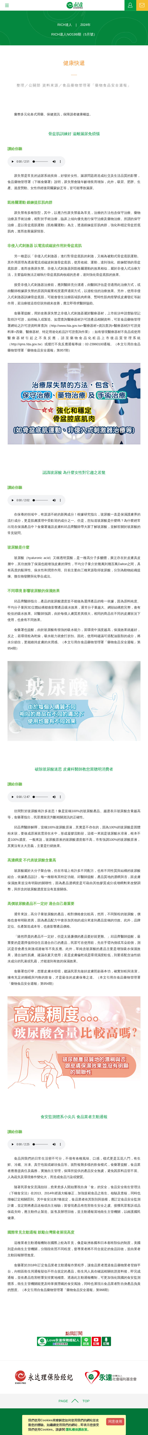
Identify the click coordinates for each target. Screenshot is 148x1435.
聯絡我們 (142, 5)
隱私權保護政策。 (78, 1429)
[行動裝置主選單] (5, 5)
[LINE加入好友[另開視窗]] (86, 1341)
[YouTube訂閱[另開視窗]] (96, 1341)
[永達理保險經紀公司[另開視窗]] (44, 1377)
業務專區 (130, 5)
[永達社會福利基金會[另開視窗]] (110, 1377)
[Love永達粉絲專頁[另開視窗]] (59, 1341)
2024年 (85, 25)
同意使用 (115, 1421)
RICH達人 (64, 25)
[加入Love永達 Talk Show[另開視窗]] (106, 1341)
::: (1, 12)
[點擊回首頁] (75, 5)
